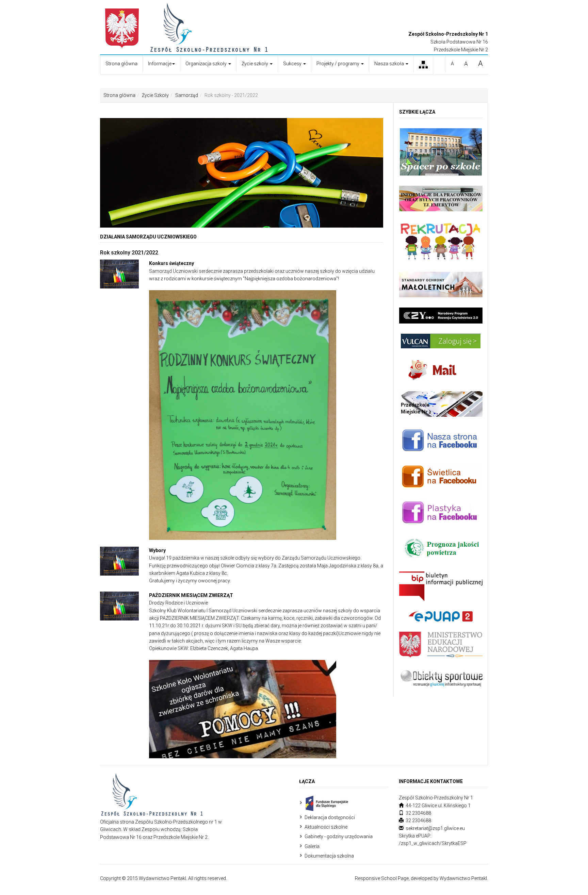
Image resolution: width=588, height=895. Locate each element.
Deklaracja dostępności (330, 817)
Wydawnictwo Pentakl (463, 878)
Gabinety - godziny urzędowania (339, 836)
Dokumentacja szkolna (329, 856)
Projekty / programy (338, 63)
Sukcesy (293, 63)
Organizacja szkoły (206, 63)
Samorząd (186, 95)
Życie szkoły (255, 63)
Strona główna (121, 63)
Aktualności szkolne (326, 827)
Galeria (312, 846)
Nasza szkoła (389, 63)
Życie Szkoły (155, 95)
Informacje (160, 63)
